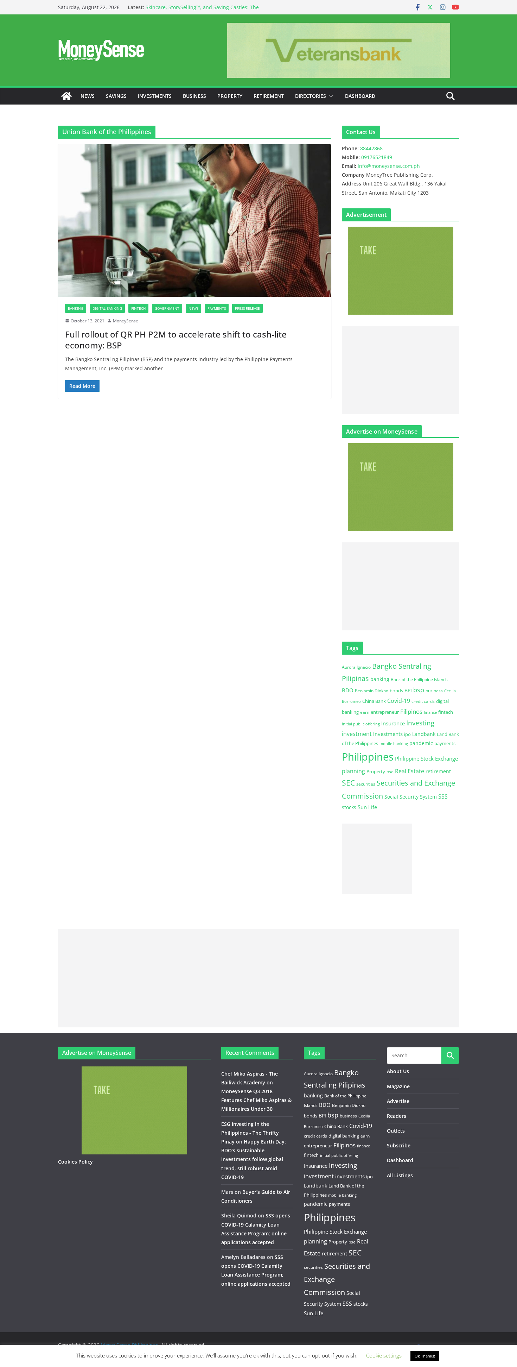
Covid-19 (398, 701)
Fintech (138, 308)
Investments (155, 96)
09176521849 (376, 157)
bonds (396, 690)
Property (229, 96)
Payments (217, 308)
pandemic (421, 743)
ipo (407, 734)
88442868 (371, 148)
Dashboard (360, 96)
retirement (438, 771)
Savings (116, 96)
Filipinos (411, 711)
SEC (348, 783)
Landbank (423, 734)
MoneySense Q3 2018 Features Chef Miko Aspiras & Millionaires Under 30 (256, 1100)
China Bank (374, 701)
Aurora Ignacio (356, 667)
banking (379, 679)
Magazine (398, 1086)
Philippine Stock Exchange (426, 758)
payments (444, 743)
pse (390, 771)
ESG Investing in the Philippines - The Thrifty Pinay (250, 1133)
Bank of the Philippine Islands (419, 679)
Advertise (398, 1101)
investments (388, 733)
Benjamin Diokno (371, 690)
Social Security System (410, 796)
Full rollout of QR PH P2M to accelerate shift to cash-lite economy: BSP (176, 339)
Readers (396, 1116)
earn (364, 712)
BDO (347, 690)
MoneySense (125, 321)
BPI (408, 690)
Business (194, 96)
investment (357, 734)
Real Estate (409, 771)
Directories (310, 96)
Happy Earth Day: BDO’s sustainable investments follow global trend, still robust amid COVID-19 (253, 1159)
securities (365, 784)
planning (353, 771)
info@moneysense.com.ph (389, 166)
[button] (330, 96)
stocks (349, 807)
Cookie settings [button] (384, 1355)
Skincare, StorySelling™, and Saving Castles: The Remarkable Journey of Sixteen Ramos (202, 11)
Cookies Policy (75, 1161)
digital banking (343, 1136)
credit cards (423, 701)
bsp (418, 690)
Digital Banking (107, 308)
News (88, 96)
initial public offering (361, 723)
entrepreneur (385, 712)
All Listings (400, 1175)
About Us (398, 1071)
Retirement (269, 96)
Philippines (368, 757)
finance (430, 712)
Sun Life (367, 807)
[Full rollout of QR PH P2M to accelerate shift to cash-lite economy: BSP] (194, 220)
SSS (443, 796)
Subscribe (398, 1145)
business (434, 691)
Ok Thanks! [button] (425, 1356)
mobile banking (393, 743)
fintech (445, 712)
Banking (75, 308)
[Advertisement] (400, 370)
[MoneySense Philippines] (66, 96)
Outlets (396, 1130)
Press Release (247, 308)
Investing (420, 722)
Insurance (393, 723)
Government (167, 308)
